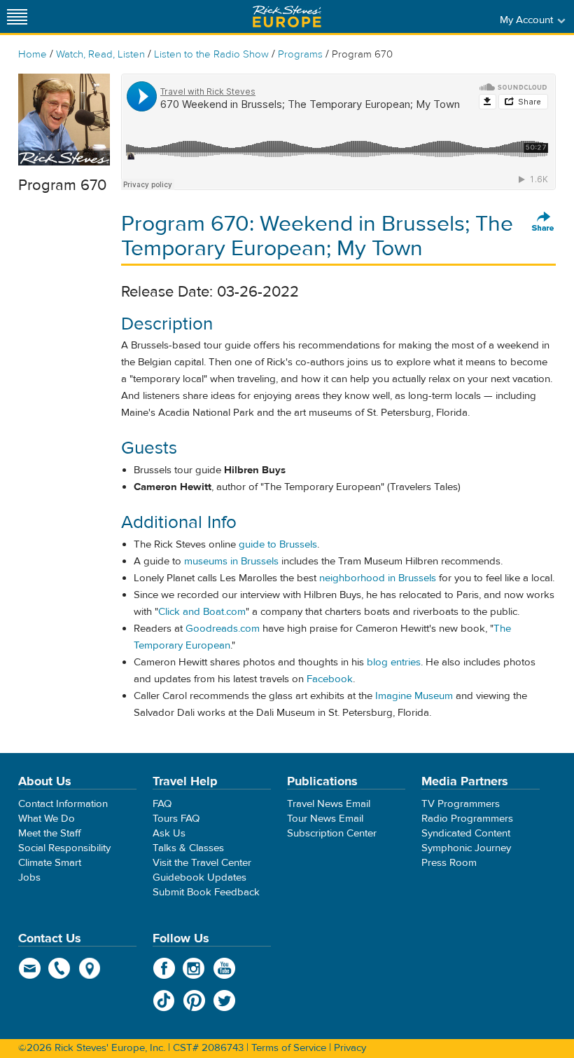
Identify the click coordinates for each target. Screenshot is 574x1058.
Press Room (449, 862)
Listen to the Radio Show (211, 54)
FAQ (162, 804)
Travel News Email (328, 804)
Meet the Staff (49, 833)
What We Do (46, 818)
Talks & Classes (188, 848)
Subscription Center (332, 833)
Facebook (330, 679)
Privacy (350, 1047)
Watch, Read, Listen (100, 54)
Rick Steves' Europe (287, 16)
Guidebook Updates (199, 877)
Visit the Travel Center (202, 862)
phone (59, 968)
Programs (300, 54)
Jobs (29, 877)
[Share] (543, 222)
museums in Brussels (231, 561)
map (90, 968)
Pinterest (194, 1000)
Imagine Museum (414, 696)
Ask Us (169, 833)
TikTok (164, 1000)
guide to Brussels (278, 544)
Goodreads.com (223, 628)
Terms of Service (288, 1047)
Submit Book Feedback (206, 892)
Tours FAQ (176, 818)
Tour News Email (325, 818)
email (29, 968)
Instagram (194, 968)
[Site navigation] (17, 16)
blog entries (394, 662)
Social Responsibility (64, 848)
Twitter (224, 1000)
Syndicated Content (465, 833)
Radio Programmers (467, 818)
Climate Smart (49, 862)
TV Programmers (460, 804)
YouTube (224, 968)
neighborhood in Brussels (377, 578)
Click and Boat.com (202, 611)
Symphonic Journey (466, 848)
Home (32, 54)
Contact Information (63, 804)
